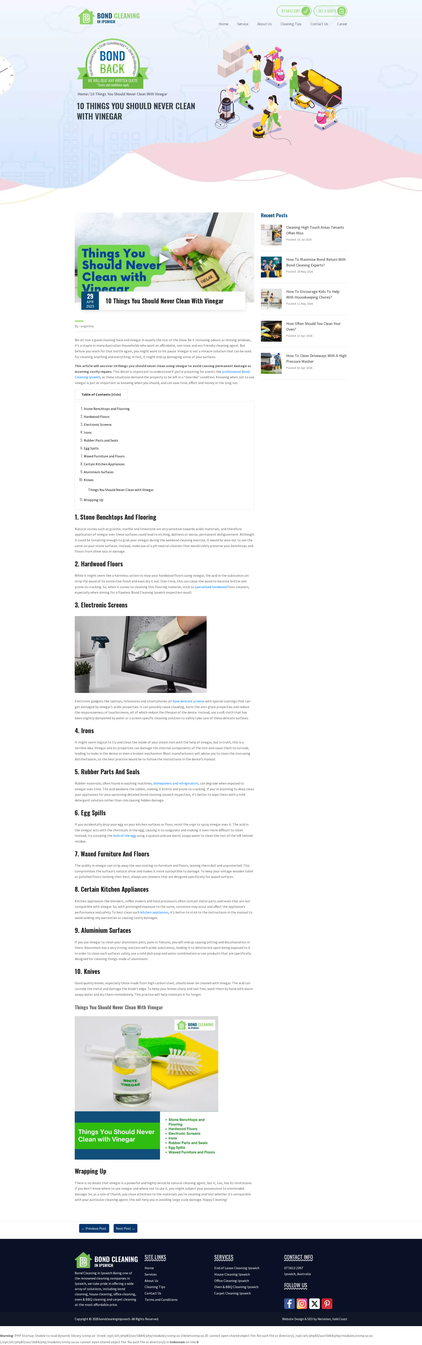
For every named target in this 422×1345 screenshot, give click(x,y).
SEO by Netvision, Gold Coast (327, 1319)
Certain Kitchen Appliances (104, 464)
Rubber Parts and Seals (101, 440)
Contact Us (319, 23)
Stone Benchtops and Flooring (107, 408)
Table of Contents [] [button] (101, 394)
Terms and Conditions (161, 1299)
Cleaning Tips (291, 23)
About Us (264, 23)
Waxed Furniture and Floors (104, 456)
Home (223, 23)
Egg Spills (91, 448)
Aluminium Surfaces (99, 472)
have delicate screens (188, 701)
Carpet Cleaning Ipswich (232, 1293)
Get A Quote (327, 11)
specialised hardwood (211, 587)
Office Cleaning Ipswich (231, 1280)
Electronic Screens (98, 424)
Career (342, 23)
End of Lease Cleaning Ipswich (236, 1268)
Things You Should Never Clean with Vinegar (121, 490)
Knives (89, 480)
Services (151, 1274)
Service (242, 23)
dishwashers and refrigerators (175, 783)
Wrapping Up (93, 500)
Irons (88, 432)
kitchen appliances (154, 912)
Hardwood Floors (96, 416)
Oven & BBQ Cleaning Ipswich (236, 1287)
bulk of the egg (124, 835)
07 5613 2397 (291, 11)
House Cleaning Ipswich (232, 1274)
